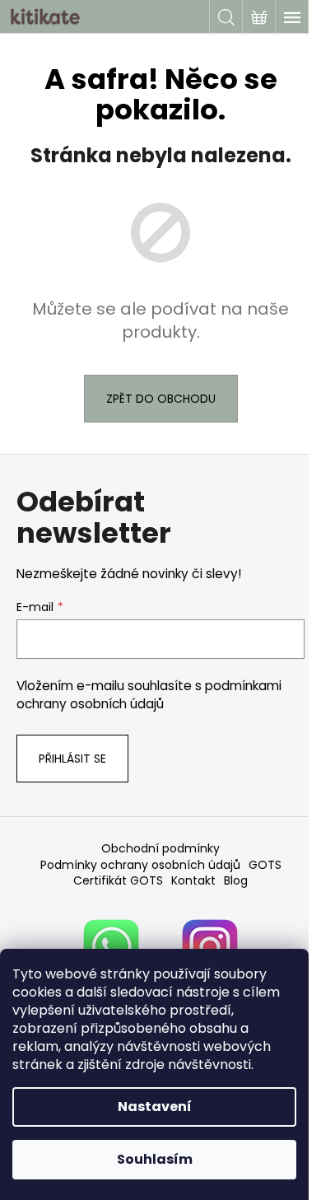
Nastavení (155, 1106)
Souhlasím (155, 1159)
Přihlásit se (72, 758)
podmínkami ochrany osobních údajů (148, 694)
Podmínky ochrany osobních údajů (140, 865)
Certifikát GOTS (118, 880)
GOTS (265, 865)
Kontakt (193, 880)
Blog (236, 880)
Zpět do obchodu (161, 398)
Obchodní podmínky (160, 848)
